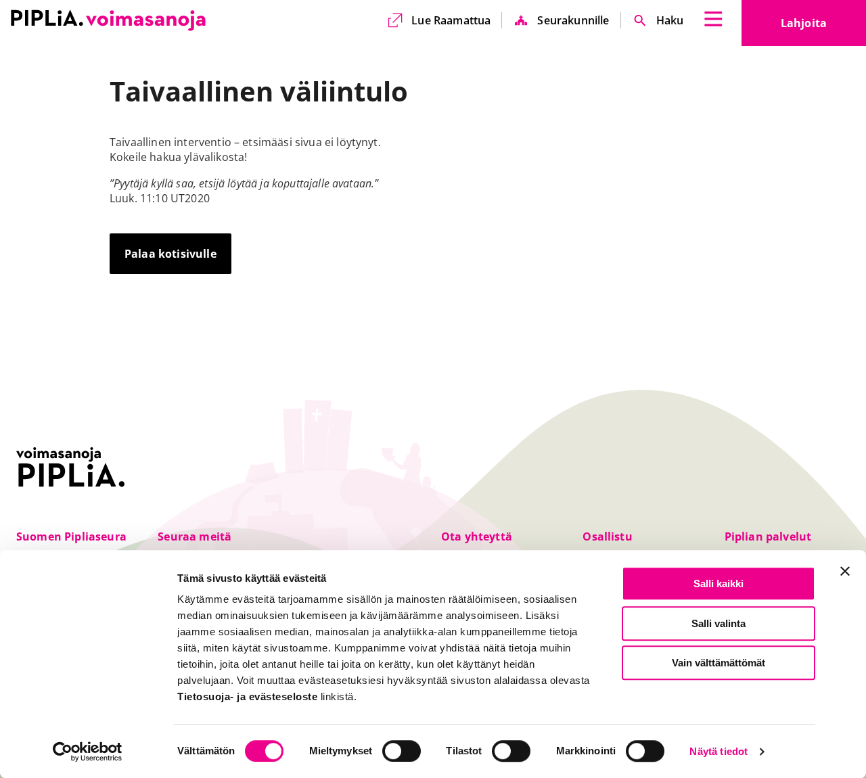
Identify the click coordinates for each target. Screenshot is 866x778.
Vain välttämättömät (718, 662)
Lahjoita (823, 27)
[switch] (401, 751)
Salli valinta (718, 623)
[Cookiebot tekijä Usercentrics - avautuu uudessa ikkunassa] (87, 751)
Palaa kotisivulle (170, 253)
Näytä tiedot (718, 752)
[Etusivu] (108, 20)
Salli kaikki (718, 583)
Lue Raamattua (451, 20)
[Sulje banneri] (845, 571)
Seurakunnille (573, 20)
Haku (670, 20)
